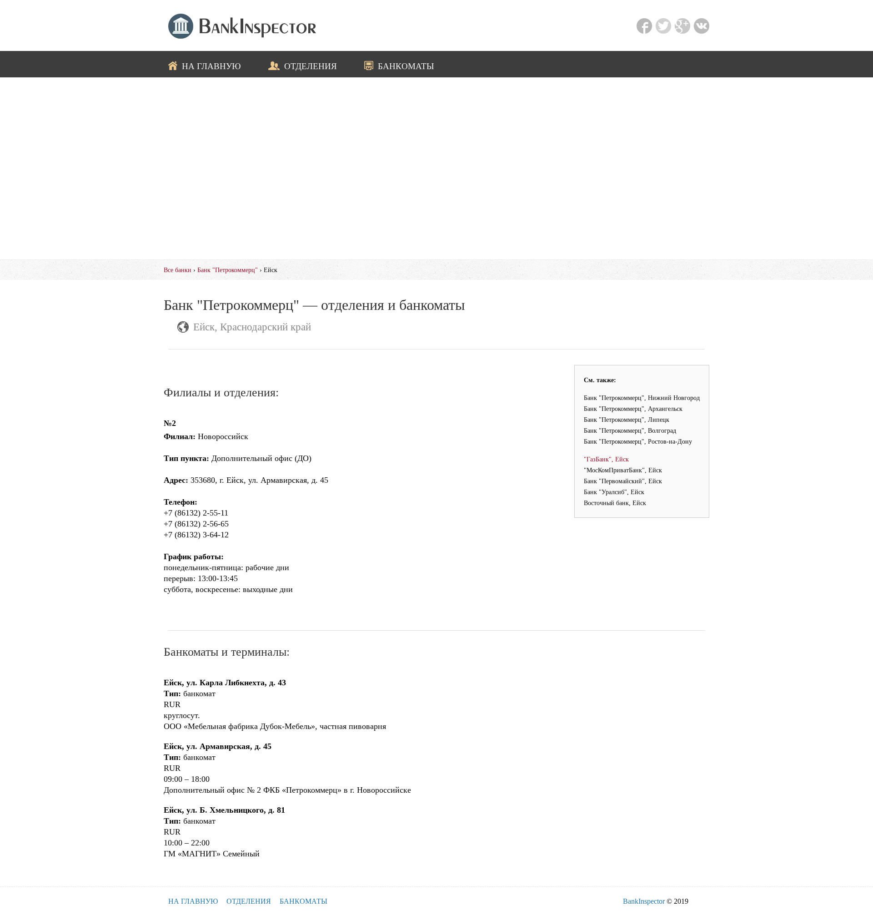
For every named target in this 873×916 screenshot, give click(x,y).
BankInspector (644, 901)
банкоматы (406, 66)
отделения (310, 66)
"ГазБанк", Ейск (606, 459)
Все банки (177, 269)
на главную (211, 66)
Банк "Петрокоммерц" (227, 269)
